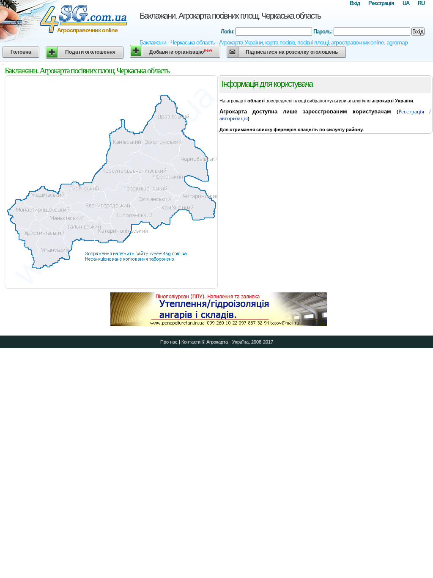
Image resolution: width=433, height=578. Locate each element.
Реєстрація (381, 3)
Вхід (355, 3)
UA (406, 3)
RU (421, 3)
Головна (21, 52)
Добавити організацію (180, 51)
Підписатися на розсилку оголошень (292, 52)
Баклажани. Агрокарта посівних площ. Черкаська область (230, 15)
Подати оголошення (90, 52)
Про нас (169, 341)
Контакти (190, 341)
